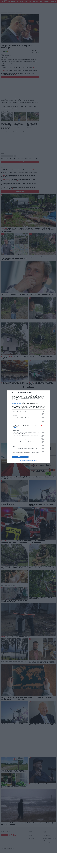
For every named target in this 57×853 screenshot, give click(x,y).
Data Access (28, 460)
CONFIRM (20, 456)
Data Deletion (22, 460)
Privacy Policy (34, 460)
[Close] (48, 393)
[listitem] (28, 411)
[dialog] (28, 426)
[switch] (42, 414)
